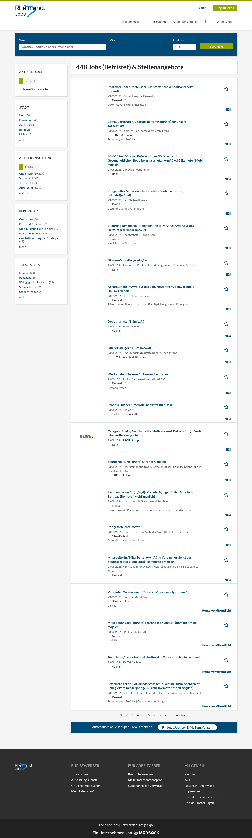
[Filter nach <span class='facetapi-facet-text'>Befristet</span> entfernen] (21, 81)
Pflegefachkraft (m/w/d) (125, 527)
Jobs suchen (157, 21)
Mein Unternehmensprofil (145, 780)
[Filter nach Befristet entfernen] (21, 167)
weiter (180, 715)
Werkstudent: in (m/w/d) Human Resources (138, 374)
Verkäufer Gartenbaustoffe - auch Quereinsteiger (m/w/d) (148, 592)
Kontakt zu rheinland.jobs (202, 797)
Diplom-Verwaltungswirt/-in (127, 260)
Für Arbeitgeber (222, 21)
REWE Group (131, 440)
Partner (190, 774)
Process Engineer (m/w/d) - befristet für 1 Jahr (140, 404)
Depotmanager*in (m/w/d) (126, 321)
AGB (188, 780)
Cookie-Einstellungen (199, 803)
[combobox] (62, 47)
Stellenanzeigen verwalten (145, 785)
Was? (22, 40)
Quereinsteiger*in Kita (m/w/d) (129, 348)
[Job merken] (227, 89)
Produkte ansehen (140, 774)
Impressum (192, 791)
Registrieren (225, 8)
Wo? (113, 40)
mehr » (23, 139)
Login (202, 7)
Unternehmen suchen (86, 785)
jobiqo (148, 825)
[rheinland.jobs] (30, 11)
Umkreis (178, 40)
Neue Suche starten (36, 89)
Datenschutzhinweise (199, 785)
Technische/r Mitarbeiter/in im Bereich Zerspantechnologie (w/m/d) (155, 657)
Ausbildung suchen (185, 21)
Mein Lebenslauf (131, 21)
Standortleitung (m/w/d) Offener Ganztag (137, 461)
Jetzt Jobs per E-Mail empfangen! (190, 727)
